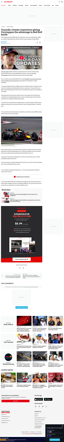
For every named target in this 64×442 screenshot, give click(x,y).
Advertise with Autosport (39, 419)
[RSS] (46, 406)
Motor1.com (4, 414)
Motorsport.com (5, 418)
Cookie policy (32, 431)
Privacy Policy (39, 431)
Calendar (15, 5)
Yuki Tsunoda (5, 71)
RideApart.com (5, 422)
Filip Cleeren (4, 42)
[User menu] (62, 2)
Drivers (57, 5)
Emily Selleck (4, 41)
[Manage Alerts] (23, 268)
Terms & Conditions (25, 431)
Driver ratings (47, 5)
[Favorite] (37, 42)
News (9, 5)
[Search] (59, 2)
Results (26, 5)
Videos (40, 5)
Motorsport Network (29, 433)
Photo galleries (33, 5)
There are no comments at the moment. (21, 287)
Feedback (36, 413)
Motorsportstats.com (6, 420)
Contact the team (38, 421)
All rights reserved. (38, 433)
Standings (20, 5)
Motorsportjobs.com (6, 416)
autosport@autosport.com (40, 417)
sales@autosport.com (39, 423)
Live (53, 5)
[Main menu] (1, 2)
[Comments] (40, 42)
